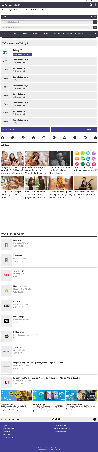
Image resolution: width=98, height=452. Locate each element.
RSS (55, 434)
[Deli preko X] (12, 138)
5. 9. (81, 33)
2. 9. (46, 33)
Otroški (30, 10)
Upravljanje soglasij (8, 428)
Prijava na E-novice (60, 431)
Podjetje (4, 425)
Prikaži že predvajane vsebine (22, 54)
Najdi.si (7, 419)
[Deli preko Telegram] (95, 138)
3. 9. (57, 33)
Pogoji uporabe (6, 434)
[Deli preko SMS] (54, 138)
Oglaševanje (6, 431)
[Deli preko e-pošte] (64, 138)
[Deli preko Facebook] (2, 138)
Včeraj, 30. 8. (8, 130)
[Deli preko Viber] (23, 138)
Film (5, 10)
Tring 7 (17, 50)
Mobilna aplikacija (7, 437)
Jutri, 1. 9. (91, 130)
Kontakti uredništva (60, 425)
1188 (17, 419)
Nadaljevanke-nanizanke (43, 10)
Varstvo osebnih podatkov (62, 428)
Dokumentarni (20, 10)
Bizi (2, 419)
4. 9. (69, 33)
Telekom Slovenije (91, 1)
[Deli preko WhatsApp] (33, 138)
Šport (11, 10)
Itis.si (12, 419)
